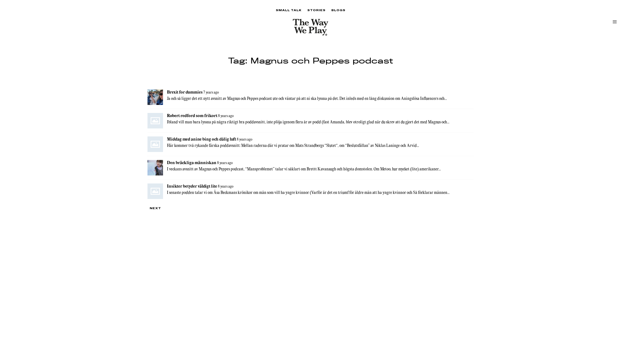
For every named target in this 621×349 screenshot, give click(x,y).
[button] (614, 22)
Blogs (338, 10)
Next (155, 208)
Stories (316, 10)
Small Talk (289, 10)
